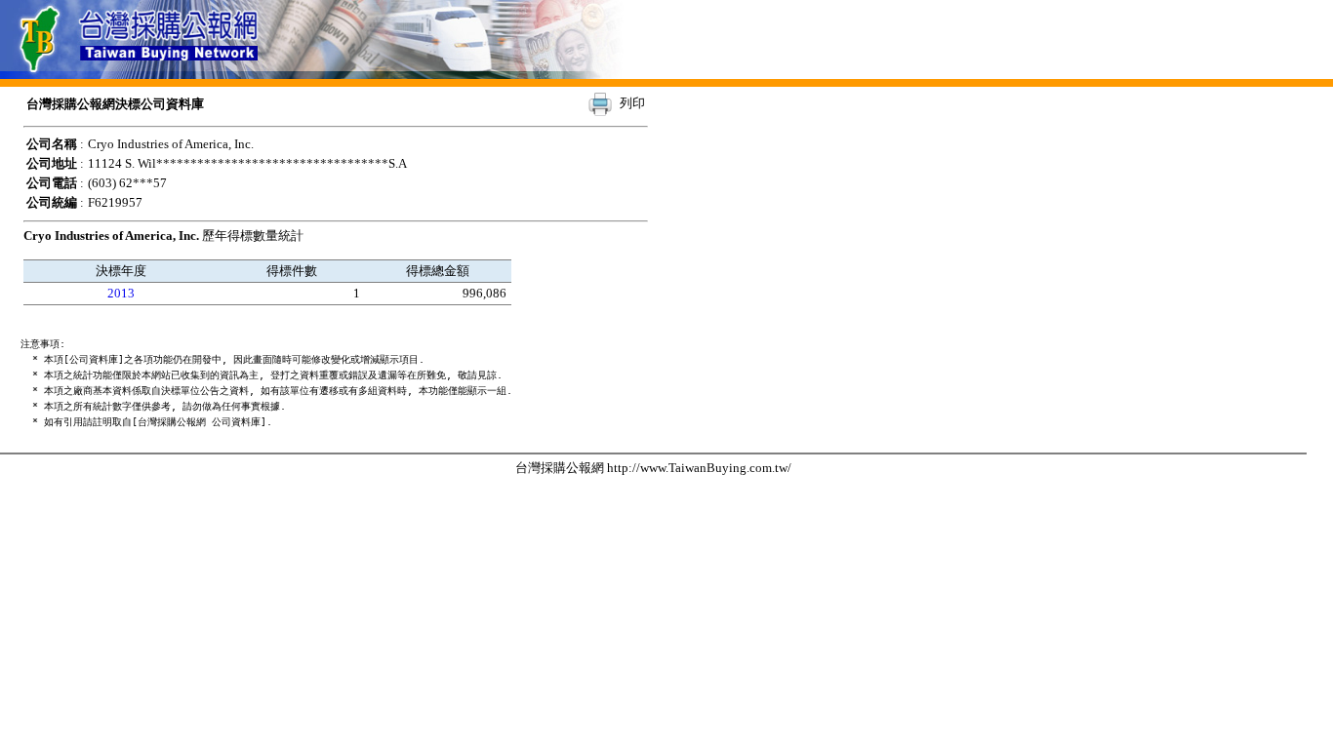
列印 (632, 103)
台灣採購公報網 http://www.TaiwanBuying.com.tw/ (653, 467)
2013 (121, 293)
